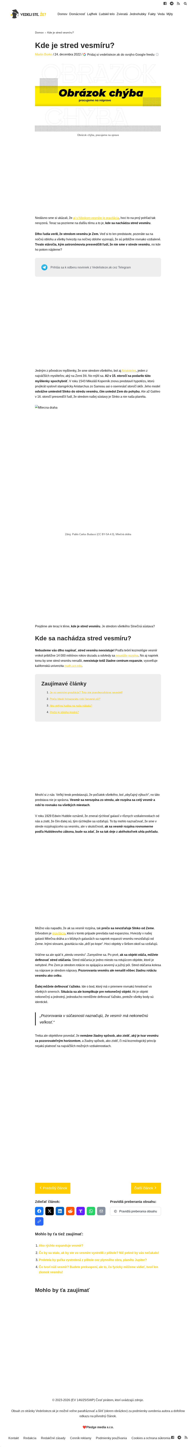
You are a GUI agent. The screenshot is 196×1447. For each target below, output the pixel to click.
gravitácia (58, 933)
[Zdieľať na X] (49, 1211)
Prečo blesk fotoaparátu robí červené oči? (75, 698)
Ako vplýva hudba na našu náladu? (71, 705)
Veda (161, 14)
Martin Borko (43, 54)
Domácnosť (77, 14)
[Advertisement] (98, 180)
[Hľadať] (185, 3)
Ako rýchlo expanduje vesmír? (61, 1245)
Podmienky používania (111, 1438)
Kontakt (13, 1438)
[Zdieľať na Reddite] (70, 1211)
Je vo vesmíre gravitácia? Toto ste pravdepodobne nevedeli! (86, 692)
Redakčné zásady (53, 1438)
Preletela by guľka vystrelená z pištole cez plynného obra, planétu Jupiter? (93, 1260)
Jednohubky (138, 14)
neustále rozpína (127, 655)
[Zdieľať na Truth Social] (80, 1211)
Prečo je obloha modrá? (64, 712)
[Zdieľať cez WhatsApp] (91, 1211)
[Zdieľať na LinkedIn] (60, 1211)
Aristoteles (129, 370)
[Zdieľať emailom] (101, 1211)
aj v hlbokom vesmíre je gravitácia (96, 217)
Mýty (170, 14)
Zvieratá (122, 14)
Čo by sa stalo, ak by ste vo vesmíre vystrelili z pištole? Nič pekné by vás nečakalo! (99, 1252)
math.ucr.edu (73, 665)
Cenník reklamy (80, 1438)
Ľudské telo (107, 14)
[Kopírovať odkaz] (39, 1221)
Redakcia (29, 1438)
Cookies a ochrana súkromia (150, 1438)
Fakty (152, 14)
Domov (62, 14)
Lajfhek (92, 14)
